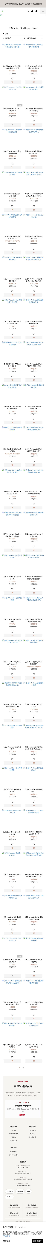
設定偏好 (6, 1241)
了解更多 (6, 1236)
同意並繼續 (37, 1241)
